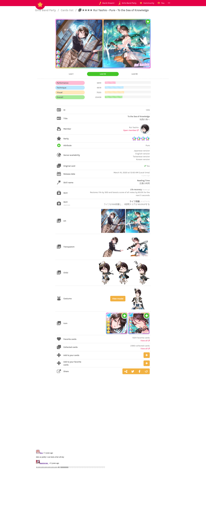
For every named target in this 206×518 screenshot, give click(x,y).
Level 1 (71, 74)
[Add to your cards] (147, 355)
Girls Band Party (46, 10)
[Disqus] (103, 414)
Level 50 (103, 74)
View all (144, 340)
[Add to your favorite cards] (147, 363)
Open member (130, 130)
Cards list (67, 10)
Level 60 (134, 74)
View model (117, 298)
